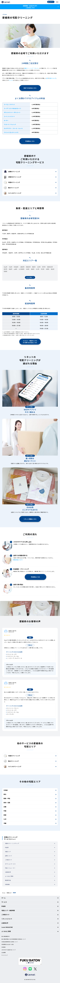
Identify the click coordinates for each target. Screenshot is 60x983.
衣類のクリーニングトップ (12, 843)
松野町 (47, 269)
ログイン (52, 1)
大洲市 (39, 267)
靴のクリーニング (13, 188)
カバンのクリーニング (14, 193)
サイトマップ (5, 955)
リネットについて (7, 919)
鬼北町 (52, 269)
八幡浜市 (22, 267)
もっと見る (29, 277)
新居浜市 (28, 267)
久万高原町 (21, 269)
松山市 (5, 267)
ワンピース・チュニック (10, 124)
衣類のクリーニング (14, 171)
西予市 (5, 269)
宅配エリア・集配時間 (8, 910)
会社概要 (4, 952)
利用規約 (7, 884)
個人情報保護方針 (6, 936)
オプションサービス (10, 864)
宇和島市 (16, 267)
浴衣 (47, 78)
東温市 (10, 269)
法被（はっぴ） (52, 78)
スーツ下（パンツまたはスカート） (13, 108)
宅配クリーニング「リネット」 (31, 68)
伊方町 (42, 269)
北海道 (5, 790)
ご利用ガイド (8, 860)
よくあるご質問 (9, 876)
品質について (8, 856)
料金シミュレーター (10, 868)
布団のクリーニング (14, 182)
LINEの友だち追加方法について (9, 949)
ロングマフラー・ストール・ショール (13, 128)
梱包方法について (18, 560)
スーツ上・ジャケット (9, 104)
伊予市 (44, 267)
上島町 (15, 269)
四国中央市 (50, 267)
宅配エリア (8, 851)
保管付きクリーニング (14, 177)
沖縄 (5, 823)
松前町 (27, 269)
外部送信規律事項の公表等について (10, 941)
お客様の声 (8, 872)
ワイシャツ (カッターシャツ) (11, 132)
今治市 (10, 267)
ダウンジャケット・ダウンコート (12, 112)
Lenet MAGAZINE (7, 927)
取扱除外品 (8, 880)
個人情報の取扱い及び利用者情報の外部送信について (14, 939)
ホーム (3, 892)
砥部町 (32, 269)
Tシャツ (11, 80)
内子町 (37, 269)
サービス (4, 902)
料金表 (7, 847)
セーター (6, 120)
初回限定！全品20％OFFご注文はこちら (30, 7)
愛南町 (5, 271)
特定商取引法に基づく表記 (8, 944)
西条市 (34, 267)
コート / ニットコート (9, 116)
